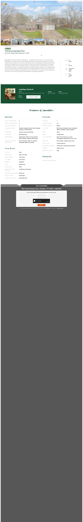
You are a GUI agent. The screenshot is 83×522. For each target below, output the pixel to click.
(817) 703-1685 (51, 93)
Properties (30, 4)
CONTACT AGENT (33, 96)
